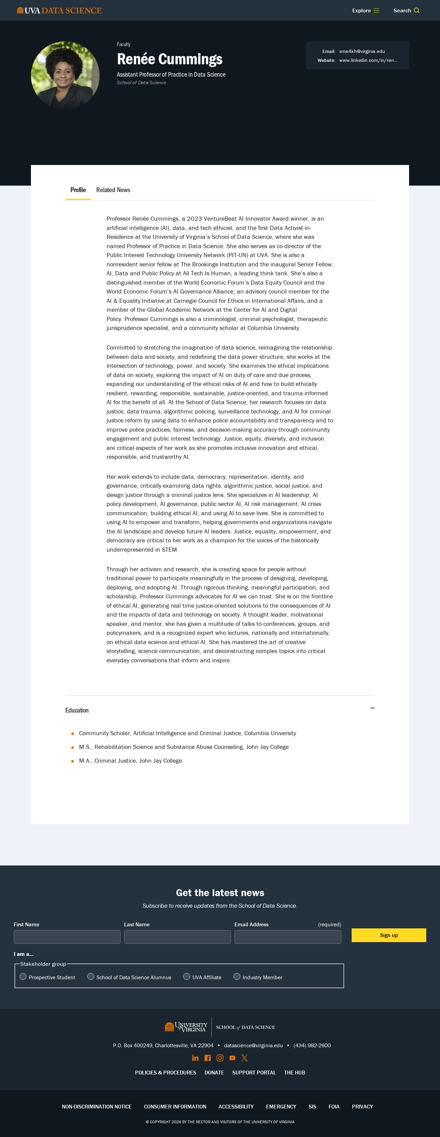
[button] (416, 10)
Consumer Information (175, 1106)
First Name (26, 924)
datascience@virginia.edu (253, 1045)
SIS (312, 1106)
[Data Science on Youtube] (232, 1058)
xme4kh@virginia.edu (362, 51)
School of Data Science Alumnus (134, 977)
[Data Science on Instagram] (220, 1058)
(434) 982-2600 (312, 1045)
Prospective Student (52, 977)
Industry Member (262, 977)
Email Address (287, 924)
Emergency (281, 1106)
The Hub (294, 1072)
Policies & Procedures (165, 1072)
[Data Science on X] (244, 1058)
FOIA (334, 1106)
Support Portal (254, 1072)
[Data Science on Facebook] (207, 1058)
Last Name (137, 924)
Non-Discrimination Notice (97, 1106)
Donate (214, 1072)
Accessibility (236, 1106)
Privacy (362, 1106)
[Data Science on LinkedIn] (195, 1058)
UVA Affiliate (206, 977)
